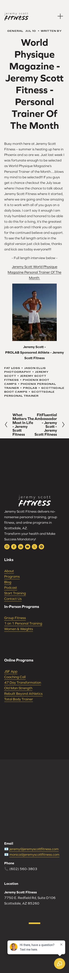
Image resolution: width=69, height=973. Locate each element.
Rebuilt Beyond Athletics (23, 694)
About (9, 571)
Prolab (30, 388)
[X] (34, 546)
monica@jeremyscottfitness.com (34, 854)
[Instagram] (7, 546)
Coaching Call (15, 677)
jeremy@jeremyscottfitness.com (34, 849)
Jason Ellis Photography (25, 370)
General (15, 31)
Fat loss (12, 368)
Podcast (10, 588)
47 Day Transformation (22, 682)
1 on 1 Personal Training (23, 623)
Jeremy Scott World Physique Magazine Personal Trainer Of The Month (34, 272)
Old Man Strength (18, 688)
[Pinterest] (41, 546)
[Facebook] (13, 546)
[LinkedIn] (20, 546)
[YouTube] (27, 546)
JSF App (10, 671)
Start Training (15, 593)
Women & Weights (18, 629)
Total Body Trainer (18, 699)
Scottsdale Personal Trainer (29, 393)
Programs (12, 576)
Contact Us (13, 599)
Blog (7, 582)
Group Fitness (15, 618)
